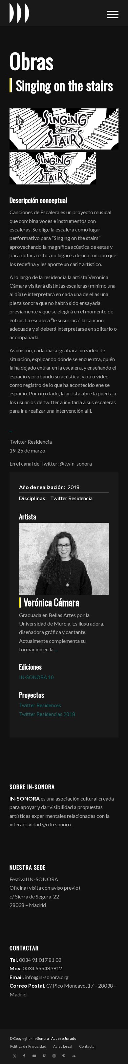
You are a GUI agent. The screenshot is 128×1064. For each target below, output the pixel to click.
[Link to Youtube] (34, 1056)
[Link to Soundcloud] (73, 1056)
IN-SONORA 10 (36, 677)
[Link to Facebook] (24, 1056)
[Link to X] (14, 1056)
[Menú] (109, 13)
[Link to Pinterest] (64, 1056)
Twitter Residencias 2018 (47, 714)
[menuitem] (109, 13)
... (55, 649)
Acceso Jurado (63, 1038)
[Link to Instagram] (54, 1056)
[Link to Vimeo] (44, 1056)
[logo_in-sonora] (53, 13)
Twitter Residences (40, 705)
